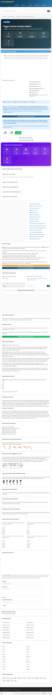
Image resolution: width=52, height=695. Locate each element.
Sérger (34, 279)
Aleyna (8, 680)
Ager (37, 278)
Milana (29, 656)
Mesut (29, 661)
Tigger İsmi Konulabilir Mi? (34, 208)
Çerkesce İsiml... (7, 625)
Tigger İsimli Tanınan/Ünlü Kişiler (35, 230)
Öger (28, 278)
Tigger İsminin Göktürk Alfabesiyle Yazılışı (37, 227)
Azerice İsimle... (31, 622)
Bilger (28, 279)
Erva (25, 678)
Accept (49, 693)
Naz (5, 669)
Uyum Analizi (43, 5)
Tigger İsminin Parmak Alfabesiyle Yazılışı (37, 223)
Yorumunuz (4, 586)
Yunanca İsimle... (7, 637)
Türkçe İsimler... (31, 635)
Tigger (34, 278)
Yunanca (39, 84)
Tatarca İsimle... (7, 635)
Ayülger (6, 278)
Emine (29, 649)
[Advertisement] (26, 70)
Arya (12, 680)
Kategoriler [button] (23, 5)
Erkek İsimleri (18, 16)
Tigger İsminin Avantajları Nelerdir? (36, 232)
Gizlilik (50, 689)
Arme (5, 661)
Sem (29, 669)
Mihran (5, 666)
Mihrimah (36, 678)
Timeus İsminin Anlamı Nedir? (25, 140)
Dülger (42, 278)
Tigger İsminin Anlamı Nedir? (34, 203)
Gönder (4, 605)
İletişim (46, 689)
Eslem (45, 678)
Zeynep (4, 678)
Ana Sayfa (17, 5)
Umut (29, 664)
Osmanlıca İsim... (31, 632)
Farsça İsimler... (7, 627)
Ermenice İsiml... (31, 625)
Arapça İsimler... (7, 622)
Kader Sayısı (36, 5)
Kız (4, 649)
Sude (15, 678)
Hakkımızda (42, 689)
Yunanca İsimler (11, 16)
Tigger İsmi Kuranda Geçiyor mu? (35, 205)
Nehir (29, 666)
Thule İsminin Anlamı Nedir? (26, 137)
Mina (32, 678)
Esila (11, 678)
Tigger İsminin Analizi (33, 212)
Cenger (31, 279)
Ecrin (8, 678)
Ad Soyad (4, 581)
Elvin (5, 656)
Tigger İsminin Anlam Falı (34, 221)
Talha (15, 680)
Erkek (39, 81)
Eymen (19, 678)
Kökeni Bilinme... (7, 630)
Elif (28, 654)
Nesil (5, 659)
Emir (5, 654)
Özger (45, 278)
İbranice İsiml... (31, 627)
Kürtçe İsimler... (31, 630)
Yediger (31, 278)
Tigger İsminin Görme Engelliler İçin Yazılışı (37, 225)
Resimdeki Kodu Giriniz (7, 599)
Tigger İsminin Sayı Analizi (34, 214)
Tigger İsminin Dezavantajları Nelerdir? (36, 234)
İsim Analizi (30, 5)
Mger (40, 278)
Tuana (4, 680)
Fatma (29, 646)
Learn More (43, 693)
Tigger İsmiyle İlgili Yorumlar (34, 238)
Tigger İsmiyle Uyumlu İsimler (35, 216)
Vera (5, 664)
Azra (29, 651)
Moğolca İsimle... (7, 632)
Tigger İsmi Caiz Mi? (33, 210)
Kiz (4, 646)
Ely (28, 659)
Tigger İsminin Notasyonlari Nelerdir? (36, 236)
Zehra (29, 678)
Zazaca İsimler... (31, 637)
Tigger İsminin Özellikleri (34, 219)
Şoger (3, 278)
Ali (4, 651)
